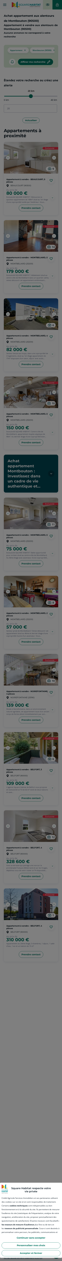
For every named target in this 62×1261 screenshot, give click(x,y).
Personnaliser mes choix (31, 1245)
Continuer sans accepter (31, 1237)
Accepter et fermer (31, 1253)
